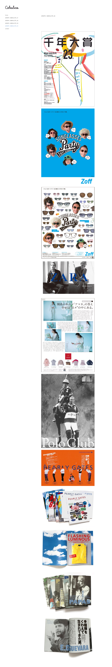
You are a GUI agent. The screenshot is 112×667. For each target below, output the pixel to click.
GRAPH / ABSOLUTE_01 (11, 17)
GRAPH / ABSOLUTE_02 (11, 20)
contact (7, 28)
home (6, 15)
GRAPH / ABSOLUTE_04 (11, 26)
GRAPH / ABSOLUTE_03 (11, 23)
